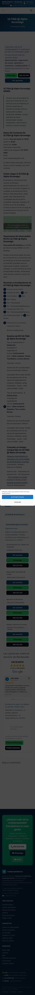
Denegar (17, 502)
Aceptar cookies (17, 497)
